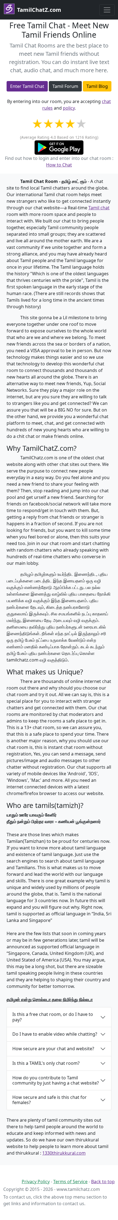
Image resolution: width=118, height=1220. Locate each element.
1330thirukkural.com (64, 1153)
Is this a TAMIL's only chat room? (46, 1063)
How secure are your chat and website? (53, 1049)
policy (69, 108)
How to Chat (59, 165)
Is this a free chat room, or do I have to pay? (52, 1016)
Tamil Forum (65, 86)
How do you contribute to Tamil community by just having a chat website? (55, 1080)
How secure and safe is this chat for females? (49, 1099)
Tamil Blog (97, 86)
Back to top (103, 1182)
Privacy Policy (36, 1182)
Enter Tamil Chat (27, 86)
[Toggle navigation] (107, 9)
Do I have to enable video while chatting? (54, 1034)
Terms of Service (70, 1182)
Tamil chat (98, 208)
